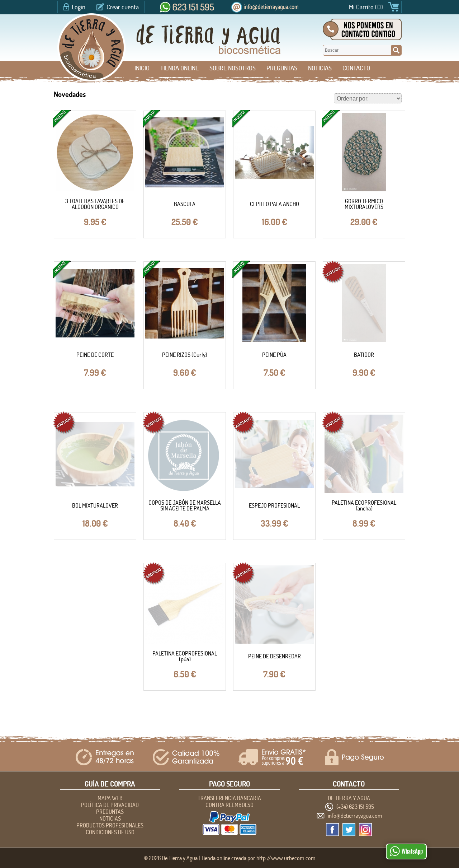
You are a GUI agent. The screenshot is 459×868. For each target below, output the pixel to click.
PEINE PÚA (274, 354)
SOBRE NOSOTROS (232, 68)
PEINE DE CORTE (95, 354)
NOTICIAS (320, 68)
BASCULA (184, 203)
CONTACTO (356, 68)
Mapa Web (110, 798)
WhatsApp (412, 851)
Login (78, 7)
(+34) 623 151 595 (355, 806)
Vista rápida (95, 152)
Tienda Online (179, 68)
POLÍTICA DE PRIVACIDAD (110, 804)
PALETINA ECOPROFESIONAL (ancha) (364, 505)
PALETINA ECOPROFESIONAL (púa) (184, 656)
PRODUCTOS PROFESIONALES (109, 825)
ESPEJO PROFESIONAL (274, 505)
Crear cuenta (123, 7)
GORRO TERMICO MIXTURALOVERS (364, 203)
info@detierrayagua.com (355, 815)
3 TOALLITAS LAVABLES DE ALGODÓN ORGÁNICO (95, 203)
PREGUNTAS (281, 68)
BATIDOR (364, 354)
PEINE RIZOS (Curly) (184, 354)
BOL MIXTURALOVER (95, 505)
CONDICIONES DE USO (110, 832)
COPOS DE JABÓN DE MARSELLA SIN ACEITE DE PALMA (184, 505)
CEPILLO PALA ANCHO (274, 203)
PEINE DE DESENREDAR (274, 656)
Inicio (142, 68)
